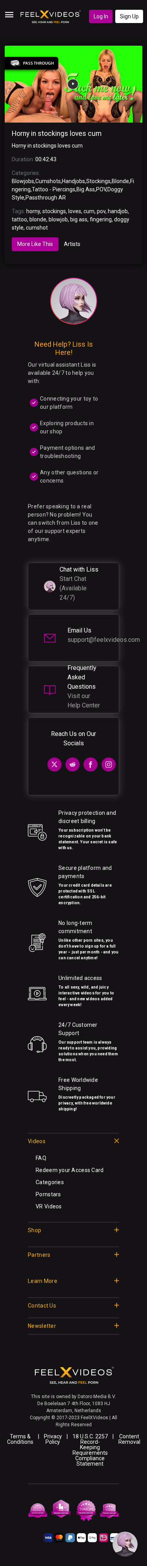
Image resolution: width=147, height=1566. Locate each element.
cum (88, 211)
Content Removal (129, 1439)
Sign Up (129, 16)
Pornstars (48, 1194)
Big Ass (85, 189)
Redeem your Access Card (69, 1170)
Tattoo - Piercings (53, 189)
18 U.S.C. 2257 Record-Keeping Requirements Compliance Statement (90, 1450)
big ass (78, 219)
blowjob (58, 219)
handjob (118, 211)
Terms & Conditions (20, 1439)
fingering (101, 219)
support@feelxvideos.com (103, 639)
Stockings (98, 181)
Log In (101, 16)
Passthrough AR (45, 197)
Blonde (120, 181)
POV (101, 189)
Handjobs (73, 181)
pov (101, 211)
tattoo (19, 219)
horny (33, 211)
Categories (50, 1182)
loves (74, 211)
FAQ (41, 1158)
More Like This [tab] (35, 244)
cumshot (37, 227)
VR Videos (49, 1206)
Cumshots (48, 181)
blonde (37, 219)
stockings (54, 211)
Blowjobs (23, 181)
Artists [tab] (72, 244)
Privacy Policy (53, 1439)
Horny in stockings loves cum (57, 133)
